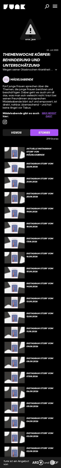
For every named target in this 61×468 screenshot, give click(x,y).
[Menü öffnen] (55, 6)
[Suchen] (46, 7)
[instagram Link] (5, 122)
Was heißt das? (49, 115)
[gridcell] (30, 153)
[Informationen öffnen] (56, 70)
